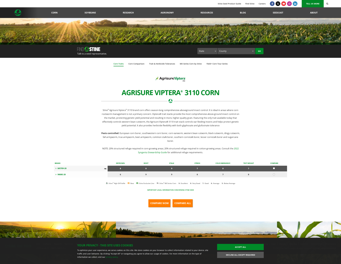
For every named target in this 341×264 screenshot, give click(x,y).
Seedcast (278, 12)
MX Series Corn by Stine (191, 63)
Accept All (240, 247)
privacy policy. (112, 257)
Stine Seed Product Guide (229, 3)
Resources (207, 12)
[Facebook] (272, 3)
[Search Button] (327, 3)
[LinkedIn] (295, 3)
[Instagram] (289, 3)
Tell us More (312, 3)
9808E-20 (62, 174)
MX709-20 (62, 168)
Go (259, 51)
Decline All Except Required (240, 255)
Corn (54, 12)
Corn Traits (118, 63)
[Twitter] (278, 3)
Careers (262, 3)
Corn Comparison (136, 63)
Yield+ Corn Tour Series (217, 63)
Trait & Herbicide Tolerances (162, 63)
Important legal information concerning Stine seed (170, 190)
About (314, 12)
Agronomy (167, 12)
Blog (243, 12)
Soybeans (90, 12)
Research (128, 12)
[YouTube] (283, 3)
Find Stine (249, 3)
